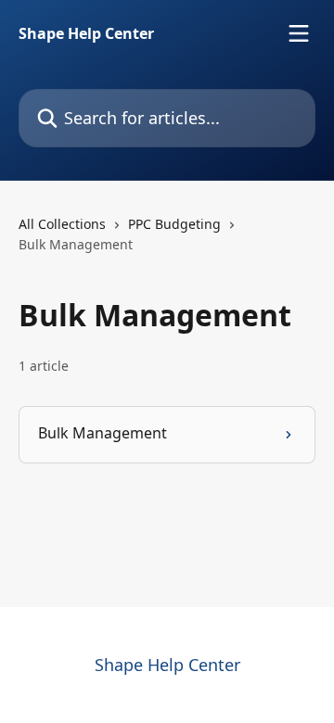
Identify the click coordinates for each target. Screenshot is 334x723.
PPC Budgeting (174, 224)
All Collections (62, 224)
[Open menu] (298, 33)
